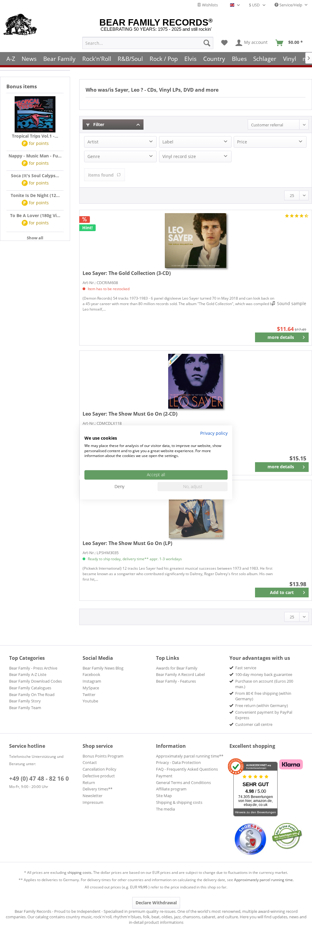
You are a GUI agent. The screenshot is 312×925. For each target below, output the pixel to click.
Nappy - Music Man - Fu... (35, 156)
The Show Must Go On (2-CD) (130, 413)
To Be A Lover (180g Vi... (35, 215)
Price (242, 142)
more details (281, 337)
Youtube (90, 701)
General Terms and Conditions (183, 782)
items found (101, 175)
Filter (98, 124)
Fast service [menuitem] (245, 667)
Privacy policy (214, 433)
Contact (90, 762)
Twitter (89, 694)
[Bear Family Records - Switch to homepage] (20, 25)
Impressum (93, 802)
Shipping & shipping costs (179, 802)
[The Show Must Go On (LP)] (196, 510)
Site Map (164, 795)
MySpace (91, 688)
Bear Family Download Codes (35, 681)
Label (167, 142)
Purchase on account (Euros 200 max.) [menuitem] (264, 683)
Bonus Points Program (103, 756)
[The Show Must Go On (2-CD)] (196, 381)
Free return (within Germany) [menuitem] (261, 705)
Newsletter (92, 795)
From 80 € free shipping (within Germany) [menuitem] (263, 696)
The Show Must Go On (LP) (127, 543)
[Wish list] (224, 43)
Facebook (91, 674)
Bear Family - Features (176, 681)
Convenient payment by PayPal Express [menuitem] (263, 714)
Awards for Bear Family (176, 668)
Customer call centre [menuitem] (253, 724)
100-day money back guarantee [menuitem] (263, 674)
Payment (164, 776)
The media (165, 809)
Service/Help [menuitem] (290, 5)
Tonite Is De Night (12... (35, 195)
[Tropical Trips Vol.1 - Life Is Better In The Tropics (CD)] (35, 114)
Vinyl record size (179, 156)
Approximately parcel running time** (189, 756)
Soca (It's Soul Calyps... (35, 175)
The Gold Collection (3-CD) (127, 273)
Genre (93, 156)
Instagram (92, 681)
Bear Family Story (25, 701)
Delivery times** (97, 789)
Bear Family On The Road (32, 694)
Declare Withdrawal (156, 903)
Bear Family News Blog (103, 668)
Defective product (99, 776)
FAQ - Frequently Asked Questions (187, 769)
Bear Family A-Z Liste (27, 674)
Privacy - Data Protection (178, 762)
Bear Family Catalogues (30, 688)
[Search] (206, 43)
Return (89, 782)
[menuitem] (147, 43)
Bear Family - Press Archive (33, 668)
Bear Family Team (25, 707)
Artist (92, 142)
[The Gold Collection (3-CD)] (196, 240)
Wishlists (209, 5)
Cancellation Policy (99, 769)
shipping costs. (79, 872)
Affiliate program (171, 789)
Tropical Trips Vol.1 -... (35, 136)
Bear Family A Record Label (180, 674)
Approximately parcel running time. (264, 879)
